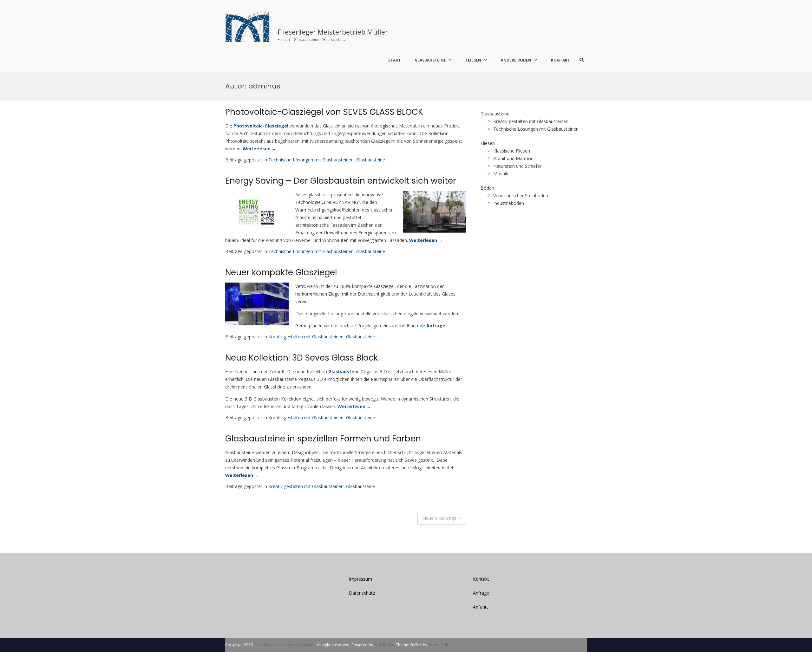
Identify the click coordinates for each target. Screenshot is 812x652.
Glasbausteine (430, 60)
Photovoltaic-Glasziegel (260, 126)
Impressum (360, 579)
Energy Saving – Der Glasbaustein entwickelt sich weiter (340, 180)
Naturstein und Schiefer (517, 166)
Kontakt (560, 60)
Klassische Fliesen (511, 151)
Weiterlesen (259, 149)
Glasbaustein (343, 371)
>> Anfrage (432, 326)
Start (394, 60)
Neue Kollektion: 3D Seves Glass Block (301, 357)
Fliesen (488, 143)
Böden (487, 188)
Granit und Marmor (513, 158)
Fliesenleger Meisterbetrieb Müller (333, 32)
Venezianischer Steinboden (520, 195)
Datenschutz (362, 593)
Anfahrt (480, 607)
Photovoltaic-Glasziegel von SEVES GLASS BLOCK (324, 112)
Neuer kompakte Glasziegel (281, 272)
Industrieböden (508, 203)
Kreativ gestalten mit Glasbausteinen (306, 337)
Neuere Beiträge (439, 518)
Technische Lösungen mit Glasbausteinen (311, 160)
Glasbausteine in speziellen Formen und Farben (323, 438)
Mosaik (500, 174)
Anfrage (481, 593)
